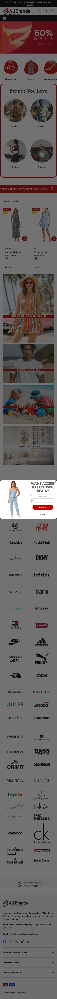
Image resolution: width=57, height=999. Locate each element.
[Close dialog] (55, 481)
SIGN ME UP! (42, 507)
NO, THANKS (43, 514)
